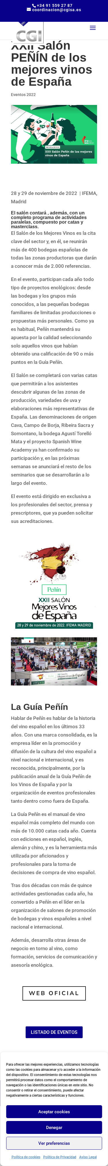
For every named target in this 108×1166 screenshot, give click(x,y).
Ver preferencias (54, 1143)
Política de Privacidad (59, 1157)
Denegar (54, 1127)
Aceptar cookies (54, 1111)
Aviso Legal (88, 1157)
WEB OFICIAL (54, 993)
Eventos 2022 (23, 94)
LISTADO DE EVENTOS (54, 1032)
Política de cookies (26, 1157)
